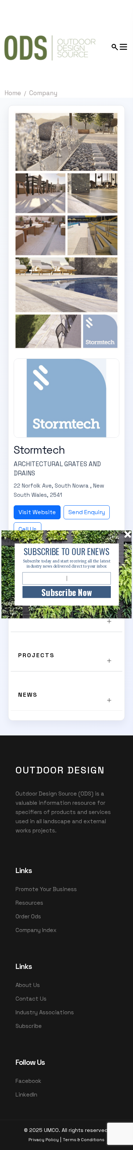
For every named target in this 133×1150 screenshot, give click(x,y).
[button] (66, 551)
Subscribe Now (66, 592)
